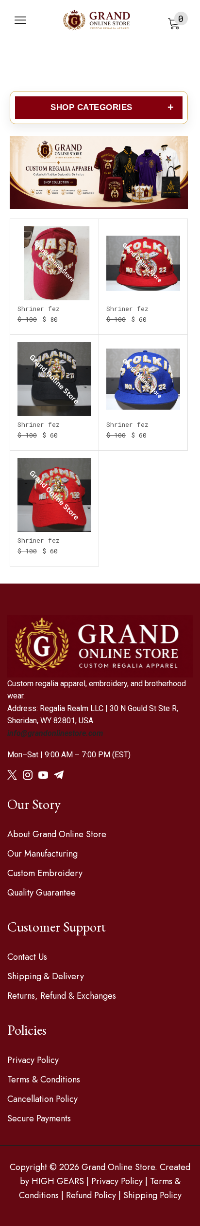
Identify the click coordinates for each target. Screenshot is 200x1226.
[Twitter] (12, 775)
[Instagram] (28, 775)
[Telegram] (59, 775)
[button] (20, 20)
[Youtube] (43, 775)
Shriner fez (38, 308)
